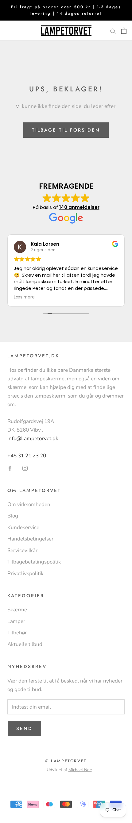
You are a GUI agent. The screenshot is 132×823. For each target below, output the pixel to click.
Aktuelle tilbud (24, 644)
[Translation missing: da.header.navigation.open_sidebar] (9, 30)
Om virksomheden (28, 504)
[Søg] (113, 30)
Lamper (16, 621)
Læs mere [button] (24, 297)
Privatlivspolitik (25, 573)
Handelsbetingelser (30, 538)
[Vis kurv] (123, 31)
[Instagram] (25, 467)
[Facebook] (10, 467)
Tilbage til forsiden (66, 130)
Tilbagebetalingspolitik (34, 561)
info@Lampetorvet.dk (32, 438)
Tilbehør (17, 632)
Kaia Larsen (45, 244)
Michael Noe (80, 770)
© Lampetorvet (66, 761)
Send (24, 728)
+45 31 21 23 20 (26, 455)
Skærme (17, 609)
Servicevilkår (22, 550)
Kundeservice (23, 527)
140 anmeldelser (79, 207)
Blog (12, 515)
